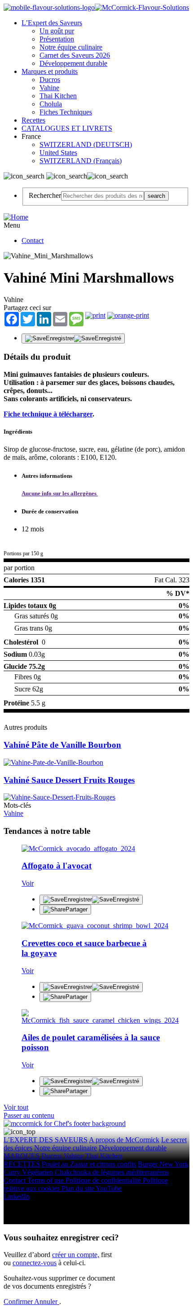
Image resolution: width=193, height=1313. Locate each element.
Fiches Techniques (65, 112)
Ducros (49, 79)
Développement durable (73, 63)
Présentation (56, 39)
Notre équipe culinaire (70, 47)
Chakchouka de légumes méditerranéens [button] (112, 1172)
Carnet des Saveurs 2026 (74, 55)
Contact (33, 240)
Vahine (49, 87)
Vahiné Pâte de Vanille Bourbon (62, 745)
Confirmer (19, 1301)
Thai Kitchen (58, 96)
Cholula (50, 104)
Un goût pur (56, 31)
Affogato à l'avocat (57, 865)
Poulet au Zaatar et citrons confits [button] (89, 1164)
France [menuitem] (32, 136)
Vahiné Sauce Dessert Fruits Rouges (69, 780)
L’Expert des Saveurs (52, 23)
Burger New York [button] (163, 1164)
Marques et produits (50, 71)
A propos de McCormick (124, 1140)
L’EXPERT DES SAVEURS (46, 1140)
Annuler (46, 1301)
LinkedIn (17, 1196)
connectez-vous (35, 1263)
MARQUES (21, 1156)
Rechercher (45, 195)
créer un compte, (75, 1254)
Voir (28, 883)
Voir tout (16, 1107)
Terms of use (46, 1180)
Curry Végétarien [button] (28, 1172)
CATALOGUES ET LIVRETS (67, 128)
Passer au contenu (29, 1115)
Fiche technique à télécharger (48, 414)
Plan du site (78, 1188)
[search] (102, 196)
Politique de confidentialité (104, 1180)
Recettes (33, 120)
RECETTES (22, 1164)
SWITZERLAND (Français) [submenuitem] (80, 161)
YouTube (109, 1188)
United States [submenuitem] (58, 152)
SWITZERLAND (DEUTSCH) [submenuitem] (85, 144)
